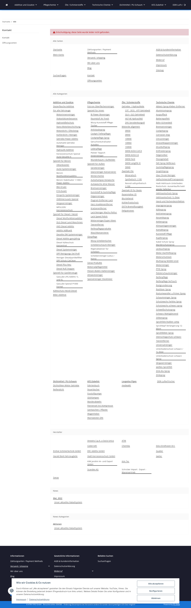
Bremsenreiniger (99, 188)
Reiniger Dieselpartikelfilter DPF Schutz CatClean (69, 259)
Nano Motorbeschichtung (68, 126)
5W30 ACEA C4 (132, 155)
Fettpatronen (128, 210)
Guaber (159, 451)
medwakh (126, 385)
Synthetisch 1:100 (133, 179)
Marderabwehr (94, 401)
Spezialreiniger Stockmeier (99, 279)
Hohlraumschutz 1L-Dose (168, 197)
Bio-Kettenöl (127, 198)
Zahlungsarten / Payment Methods (99, 51)
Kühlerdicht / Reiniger (66, 134)
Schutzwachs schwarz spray (169, 305)
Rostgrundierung (164, 285)
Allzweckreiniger (95, 275)
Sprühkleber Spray (165, 332)
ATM (124, 440)
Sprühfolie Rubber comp (167, 321)
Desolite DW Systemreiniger (69, 234)
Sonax (56, 477)
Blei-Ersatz (61, 187)
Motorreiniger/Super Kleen (103, 220)
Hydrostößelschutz (65, 122)
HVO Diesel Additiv (65, 226)
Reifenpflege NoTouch (166, 281)
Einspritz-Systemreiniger (68, 195)
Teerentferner (97, 224)
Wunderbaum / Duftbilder (103, 159)
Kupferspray (162, 237)
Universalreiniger (164, 345)
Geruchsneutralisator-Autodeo (101, 143)
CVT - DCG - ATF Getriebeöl (137, 110)
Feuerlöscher (93, 389)
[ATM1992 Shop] (6, 5)
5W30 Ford (130, 159)
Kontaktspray (162, 229)
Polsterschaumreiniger (166, 273)
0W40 (127, 134)
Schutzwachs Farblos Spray (168, 301)
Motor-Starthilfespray (166, 252)
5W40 (127, 167)
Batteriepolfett (163, 118)
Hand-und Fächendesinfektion (170, 201)
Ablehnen (156, 598)
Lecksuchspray (163, 248)
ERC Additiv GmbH (96, 451)
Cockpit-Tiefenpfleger (101, 133)
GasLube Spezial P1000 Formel (67, 285)
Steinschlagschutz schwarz (168, 336)
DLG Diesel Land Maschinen (69, 222)
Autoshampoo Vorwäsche (102, 180)
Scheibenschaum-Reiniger (103, 244)
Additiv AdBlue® (64, 230)
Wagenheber (93, 413)
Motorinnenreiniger (65, 114)
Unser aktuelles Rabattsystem (68, 502)
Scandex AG (92, 469)
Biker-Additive (59, 294)
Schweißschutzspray (165, 309)
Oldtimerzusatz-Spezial (67, 199)
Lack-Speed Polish (99, 216)
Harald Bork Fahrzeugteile (65, 456)
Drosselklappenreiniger (167, 142)
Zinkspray (160, 375)
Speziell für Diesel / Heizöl (65, 214)
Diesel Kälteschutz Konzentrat (65, 244)
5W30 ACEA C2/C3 (133, 151)
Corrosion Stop (163, 134)
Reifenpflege (162, 277)
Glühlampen (93, 397)
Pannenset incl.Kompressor (100, 405)
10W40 (128, 138)
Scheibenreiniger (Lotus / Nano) (102, 257)
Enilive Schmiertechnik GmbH (67, 451)
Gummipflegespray (165, 167)
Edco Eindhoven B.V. (165, 445)
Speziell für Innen (95, 110)
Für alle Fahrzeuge (61, 110)
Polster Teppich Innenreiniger (98, 154)
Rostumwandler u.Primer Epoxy (171, 293)
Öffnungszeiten (94, 80)
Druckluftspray (163, 147)
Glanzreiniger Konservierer (103, 172)
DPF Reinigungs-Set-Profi (68, 253)
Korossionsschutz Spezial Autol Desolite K (68, 155)
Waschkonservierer (100, 232)
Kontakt (91, 75)
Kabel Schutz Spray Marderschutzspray (165, 243)
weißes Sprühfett (164, 367)
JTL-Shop (176, 604)
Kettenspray (161, 221)
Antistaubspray (98, 129)
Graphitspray (162, 171)
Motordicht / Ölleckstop (67, 130)
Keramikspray (162, 217)
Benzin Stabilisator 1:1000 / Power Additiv (69, 181)
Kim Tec (125, 461)
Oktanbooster (62, 165)
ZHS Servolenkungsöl (135, 122)
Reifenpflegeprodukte (101, 228)
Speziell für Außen (96, 163)
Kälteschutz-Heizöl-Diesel (65, 290)
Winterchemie (97, 176)
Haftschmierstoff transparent (169, 179)
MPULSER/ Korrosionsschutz (64, 208)
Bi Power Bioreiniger (100, 114)
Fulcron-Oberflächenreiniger (100, 106)
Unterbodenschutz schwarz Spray (169, 357)
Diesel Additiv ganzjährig (68, 238)
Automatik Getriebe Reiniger (65, 144)
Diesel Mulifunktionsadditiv (69, 218)
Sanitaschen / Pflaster (97, 409)
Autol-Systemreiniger (66, 169)
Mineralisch (130, 175)
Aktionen (57, 524)
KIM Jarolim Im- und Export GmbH (100, 463)
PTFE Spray (161, 269)
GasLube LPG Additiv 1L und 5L (67, 278)
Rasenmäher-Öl (129, 194)
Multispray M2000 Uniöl (167, 261)
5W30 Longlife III (133, 163)
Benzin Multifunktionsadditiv (66, 174)
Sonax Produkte (94, 262)
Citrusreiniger (162, 138)
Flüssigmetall (162, 159)
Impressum (21, 599)
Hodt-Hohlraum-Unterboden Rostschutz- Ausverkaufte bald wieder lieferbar (170, 186)
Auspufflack (161, 114)
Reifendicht (58, 389)
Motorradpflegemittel (97, 266)
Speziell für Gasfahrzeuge (65, 272)
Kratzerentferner (99, 208)
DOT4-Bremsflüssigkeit (132, 206)
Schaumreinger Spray (166, 297)
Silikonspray (161, 317)
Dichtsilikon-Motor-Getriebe (66, 385)
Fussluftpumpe (94, 393)
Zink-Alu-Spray (163, 371)
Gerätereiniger (97, 167)
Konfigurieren (155, 591)
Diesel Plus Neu (63, 264)
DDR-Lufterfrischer (166, 381)
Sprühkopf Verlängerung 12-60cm (169, 327)
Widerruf (160, 60)
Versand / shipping (96, 57)
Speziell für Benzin (62, 160)
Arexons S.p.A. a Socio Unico (100, 440)
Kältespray (161, 209)
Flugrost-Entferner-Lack (102, 200)
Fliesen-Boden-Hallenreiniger (101, 271)
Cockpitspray (162, 130)
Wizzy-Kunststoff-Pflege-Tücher (102, 124)
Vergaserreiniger (64, 203)
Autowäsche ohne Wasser (103, 184)
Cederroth (92, 445)
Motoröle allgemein (131, 126)
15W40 (128, 147)
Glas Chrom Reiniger (165, 175)
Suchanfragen (59, 75)
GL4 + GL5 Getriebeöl (135, 114)
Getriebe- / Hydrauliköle (133, 106)
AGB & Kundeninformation (168, 49)
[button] (183, 5)
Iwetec (159, 456)
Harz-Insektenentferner (102, 204)
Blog (89, 68)
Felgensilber (162, 155)
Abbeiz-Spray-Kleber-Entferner (170, 106)
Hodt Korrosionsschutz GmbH (101, 456)
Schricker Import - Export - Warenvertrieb (134, 471)
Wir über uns (93, 62)
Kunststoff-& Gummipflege (103, 192)
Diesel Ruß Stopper (65, 268)
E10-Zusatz (61, 191)
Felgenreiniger (97, 196)
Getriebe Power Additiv (67, 138)
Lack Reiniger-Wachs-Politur (104, 212)
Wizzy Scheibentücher (101, 240)
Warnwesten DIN (95, 417)
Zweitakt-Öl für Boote (132, 190)
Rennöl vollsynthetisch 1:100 (135, 185)
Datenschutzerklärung (39, 599)
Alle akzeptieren (156, 583)
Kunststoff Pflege (164, 233)
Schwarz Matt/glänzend (167, 313)
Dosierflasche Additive (63, 106)
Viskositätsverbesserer (66, 118)
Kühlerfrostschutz (130, 202)
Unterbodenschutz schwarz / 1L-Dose (169, 350)
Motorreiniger (162, 265)
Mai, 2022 (57, 498)
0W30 (127, 130)
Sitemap (160, 70)
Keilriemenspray (163, 213)
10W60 (128, 142)
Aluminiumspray (164, 110)
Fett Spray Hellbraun (165, 163)
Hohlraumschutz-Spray (167, 193)
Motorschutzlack (163, 257)
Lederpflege (96, 148)
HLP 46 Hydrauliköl (134, 118)
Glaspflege (92, 236)
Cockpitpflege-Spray (100, 137)
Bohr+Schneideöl (164, 122)
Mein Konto (58, 54)
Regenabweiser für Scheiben (100, 250)
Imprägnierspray (164, 205)
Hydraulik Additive (65, 149)
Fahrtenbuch (93, 385)
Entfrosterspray (163, 151)
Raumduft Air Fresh (100, 118)
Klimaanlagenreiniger (166, 225)
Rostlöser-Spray (163, 289)
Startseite (57, 49)
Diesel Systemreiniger (66, 249)
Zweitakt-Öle (128, 171)
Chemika (126, 445)
